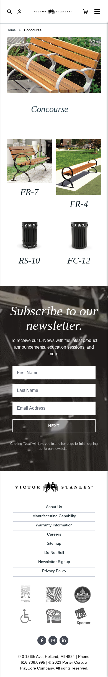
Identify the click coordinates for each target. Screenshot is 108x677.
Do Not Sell (54, 552)
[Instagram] (52, 640)
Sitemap (54, 543)
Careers (54, 534)
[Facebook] (41, 640)
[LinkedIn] (64, 640)
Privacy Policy (54, 571)
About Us (54, 506)
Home (11, 30)
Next (54, 426)
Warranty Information (54, 525)
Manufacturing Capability (54, 516)
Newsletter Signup (54, 561)
